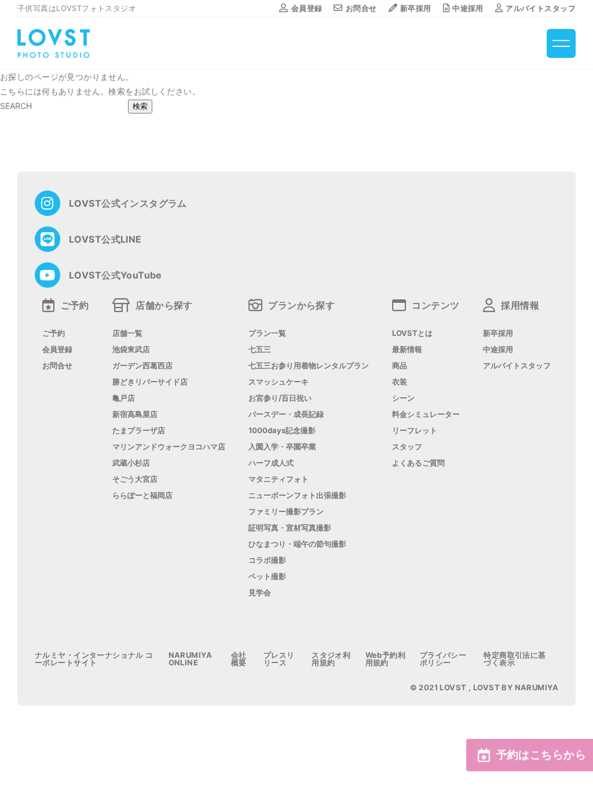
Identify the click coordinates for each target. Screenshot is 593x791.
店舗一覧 (127, 333)
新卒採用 (415, 8)
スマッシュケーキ (278, 382)
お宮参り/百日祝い (280, 398)
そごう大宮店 (135, 479)
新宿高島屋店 (135, 414)
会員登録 (306, 8)
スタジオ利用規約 (331, 659)
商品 (399, 365)
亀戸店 (123, 398)
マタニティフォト (278, 479)
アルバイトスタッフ (541, 8)
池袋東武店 (131, 349)
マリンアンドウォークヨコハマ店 (168, 447)
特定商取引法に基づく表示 (515, 659)
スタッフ (407, 447)
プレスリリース (279, 659)
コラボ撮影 (267, 560)
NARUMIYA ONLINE (190, 659)
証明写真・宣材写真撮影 (289, 528)
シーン (403, 398)
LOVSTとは (412, 333)
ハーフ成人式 (271, 463)
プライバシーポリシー (443, 659)
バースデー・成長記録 (286, 414)
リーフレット (414, 430)
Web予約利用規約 (385, 659)
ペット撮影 (267, 576)
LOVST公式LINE (105, 239)
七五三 (259, 349)
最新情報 (407, 349)
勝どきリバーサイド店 (150, 382)
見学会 (259, 592)
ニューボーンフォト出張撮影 (297, 495)
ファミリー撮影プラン (286, 511)
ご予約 (53, 333)
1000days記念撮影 (282, 430)
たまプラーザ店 (138, 430)
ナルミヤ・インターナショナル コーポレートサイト (94, 659)
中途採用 (468, 8)
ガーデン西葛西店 (142, 365)
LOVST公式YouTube (115, 275)
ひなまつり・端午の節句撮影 (297, 544)
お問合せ (361, 8)
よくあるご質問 (418, 463)
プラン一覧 (267, 333)
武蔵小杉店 (131, 463)
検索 (140, 106)
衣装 (399, 382)
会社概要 (239, 659)
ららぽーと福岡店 (142, 495)
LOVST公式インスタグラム (128, 203)
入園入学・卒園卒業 (282, 447)
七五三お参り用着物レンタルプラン (308, 365)
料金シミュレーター (426, 414)
